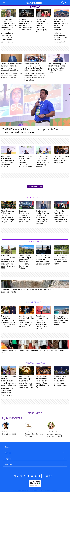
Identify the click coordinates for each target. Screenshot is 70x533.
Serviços (8, 453)
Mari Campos (29, 432)
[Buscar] (63, 3)
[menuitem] (35, 446)
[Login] (66, 2)
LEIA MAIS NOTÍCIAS (35, 186)
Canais (7, 447)
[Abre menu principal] (4, 2)
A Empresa (8, 465)
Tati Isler (5, 432)
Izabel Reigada (52, 432)
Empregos (8, 459)
